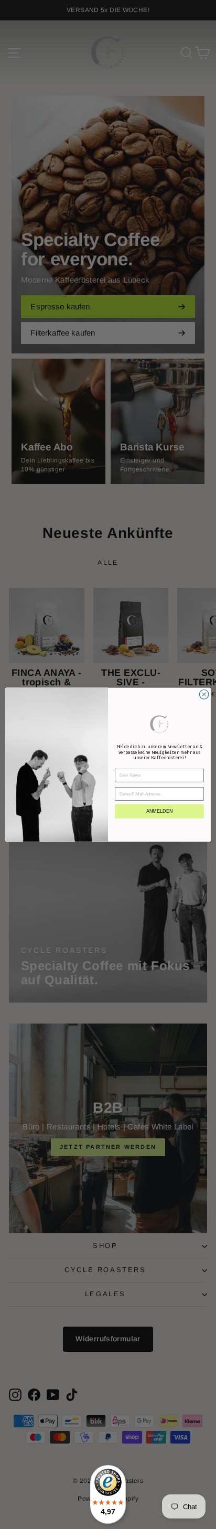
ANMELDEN (159, 810)
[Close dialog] (204, 694)
